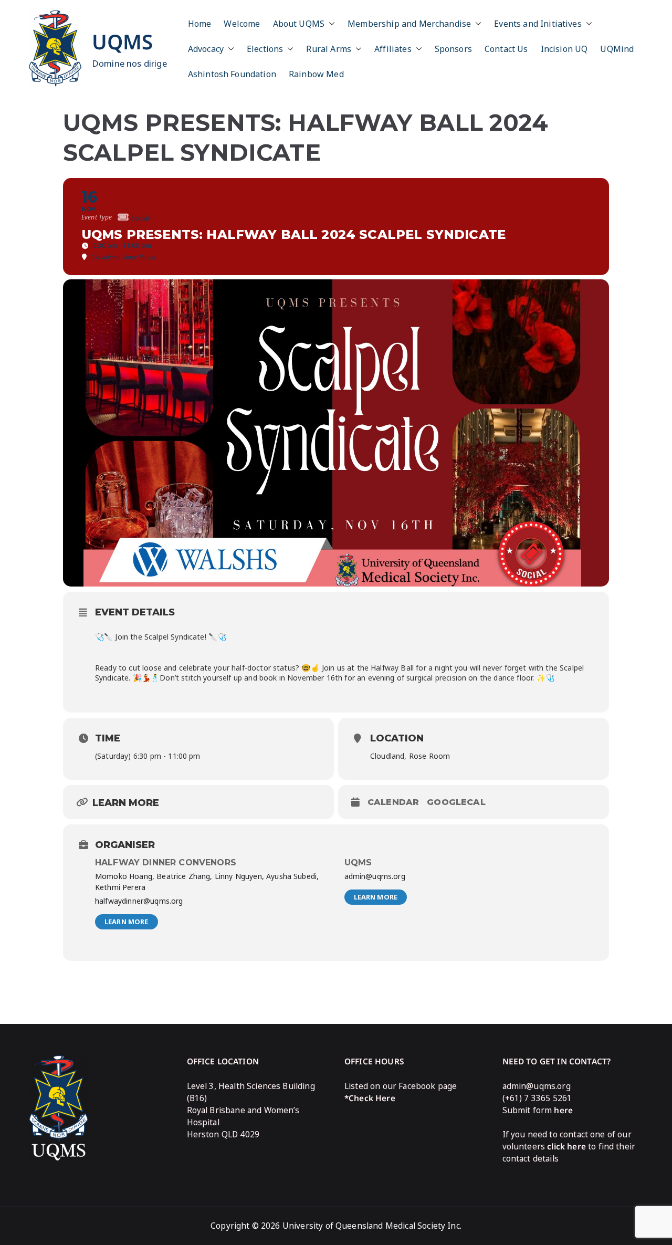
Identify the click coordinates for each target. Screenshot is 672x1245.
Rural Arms (328, 49)
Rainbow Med (316, 74)
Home (200, 23)
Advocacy (206, 49)
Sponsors (453, 49)
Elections (265, 49)
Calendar (393, 802)
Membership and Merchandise (409, 23)
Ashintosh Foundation (232, 74)
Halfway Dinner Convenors (165, 862)
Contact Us (506, 49)
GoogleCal (456, 802)
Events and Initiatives (538, 23)
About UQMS (299, 23)
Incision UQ (564, 49)
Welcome (242, 23)
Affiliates (393, 49)
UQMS (122, 41)
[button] (329, 23)
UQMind (617, 49)
